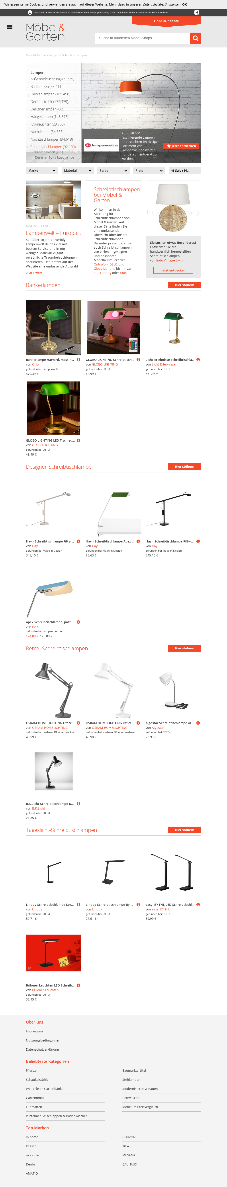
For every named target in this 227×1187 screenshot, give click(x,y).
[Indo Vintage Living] (173, 208)
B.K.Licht (38, 808)
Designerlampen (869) (48, 109)
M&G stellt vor (38, 226)
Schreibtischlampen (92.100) (53, 146)
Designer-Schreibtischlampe (59, 466)
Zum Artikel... (35, 273)
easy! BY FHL (161, 909)
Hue (123, 273)
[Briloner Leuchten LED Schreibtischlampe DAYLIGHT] (78, 985)
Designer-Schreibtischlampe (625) (54, 160)
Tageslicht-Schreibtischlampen (61, 829)
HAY (35, 627)
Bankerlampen (43, 285)
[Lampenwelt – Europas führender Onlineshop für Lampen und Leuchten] (53, 200)
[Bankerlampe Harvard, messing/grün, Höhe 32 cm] (78, 359)
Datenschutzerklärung (42, 1049)
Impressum (34, 1031)
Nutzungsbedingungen (43, 1040)
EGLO (113, 264)
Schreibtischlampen (74, 55)
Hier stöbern (184, 285)
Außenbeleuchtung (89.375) (52, 79)
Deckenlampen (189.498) (50, 94)
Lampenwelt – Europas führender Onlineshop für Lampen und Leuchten (53, 232)
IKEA (125, 1146)
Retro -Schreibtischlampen (57, 648)
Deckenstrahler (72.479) (49, 101)
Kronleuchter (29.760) (48, 124)
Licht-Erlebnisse (164, 364)
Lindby (37, 909)
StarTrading (102, 273)
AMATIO (32, 1173)
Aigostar (158, 727)
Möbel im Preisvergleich (140, 1107)
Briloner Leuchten (45, 990)
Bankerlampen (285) (49, 152)
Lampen (54, 55)
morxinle (32, 1155)
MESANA (128, 1155)
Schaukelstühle (37, 1079)
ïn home (32, 1137)
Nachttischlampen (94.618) (52, 139)
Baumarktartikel (134, 1070)
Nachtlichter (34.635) (47, 131)
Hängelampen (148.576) (49, 116)
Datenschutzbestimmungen (161, 4)
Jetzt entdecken (184, 146)
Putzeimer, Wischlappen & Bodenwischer (56, 1116)
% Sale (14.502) (182, 170)
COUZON (129, 1137)
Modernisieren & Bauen (140, 1089)
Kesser (31, 1146)
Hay (35, 546)
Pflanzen (32, 1070)
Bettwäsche (130, 1098)
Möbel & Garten (36, 55)
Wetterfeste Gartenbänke (44, 1089)
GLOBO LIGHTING (105, 364)
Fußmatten (34, 1107)
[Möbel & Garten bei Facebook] (196, 12)
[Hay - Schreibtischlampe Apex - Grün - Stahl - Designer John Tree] (138, 541)
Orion (36, 364)
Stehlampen (131, 1079)
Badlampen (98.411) (46, 86)
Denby (30, 1164)
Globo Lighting (104, 268)
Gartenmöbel (35, 1098)
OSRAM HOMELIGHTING (50, 727)
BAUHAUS (129, 1164)
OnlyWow (101, 264)
